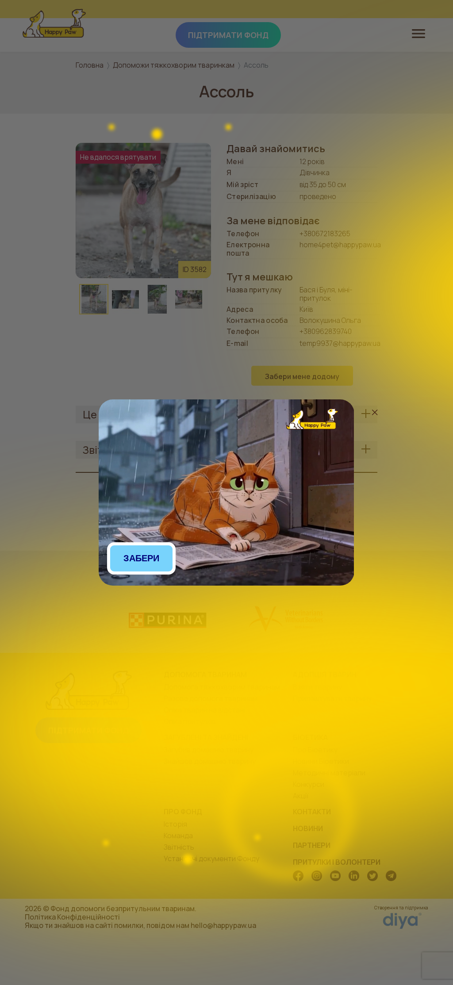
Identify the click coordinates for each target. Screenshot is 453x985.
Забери (141, 558)
